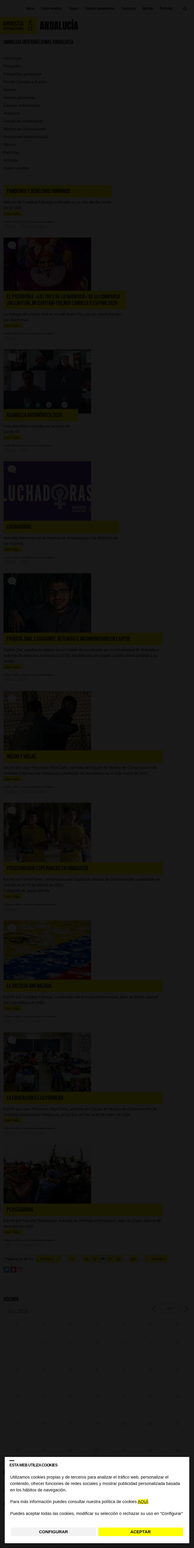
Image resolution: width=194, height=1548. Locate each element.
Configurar (53, 1531)
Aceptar (140, 1531)
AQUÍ (143, 1501)
